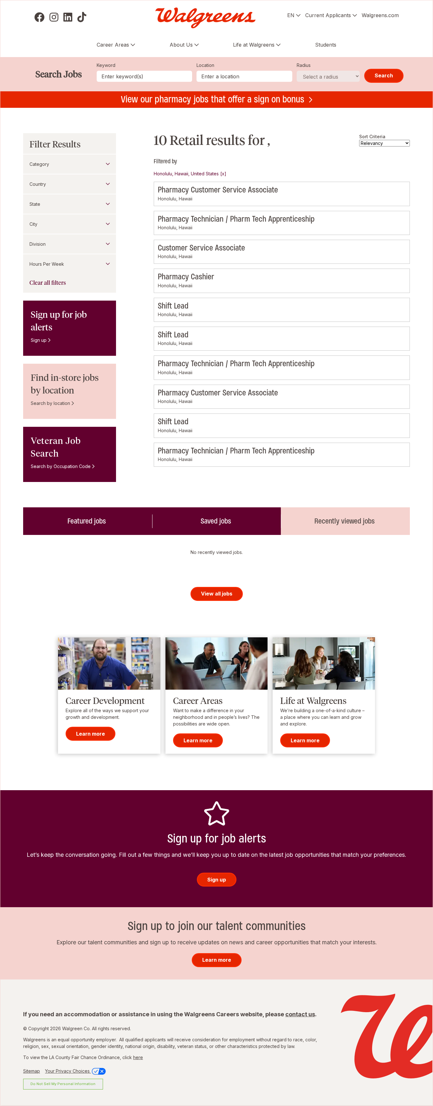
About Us (181, 45)
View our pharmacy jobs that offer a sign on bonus (212, 99)
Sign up (39, 340)
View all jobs (216, 593)
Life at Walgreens (254, 45)
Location (205, 65)
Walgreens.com (380, 15)
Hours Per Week (46, 264)
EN (290, 15)
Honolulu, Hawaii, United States (186, 173)
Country (37, 184)
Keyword (106, 65)
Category (39, 164)
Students (325, 45)
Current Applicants (328, 15)
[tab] (87, 521)
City (33, 224)
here (138, 1057)
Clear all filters (47, 282)
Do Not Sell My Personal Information (62, 1084)
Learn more (90, 733)
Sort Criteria (372, 136)
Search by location (50, 403)
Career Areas (113, 45)
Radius (304, 65)
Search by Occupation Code (61, 466)
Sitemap (31, 1071)
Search (384, 75)
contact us (300, 1014)
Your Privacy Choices (68, 1071)
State (34, 204)
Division (37, 244)
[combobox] (244, 76)
